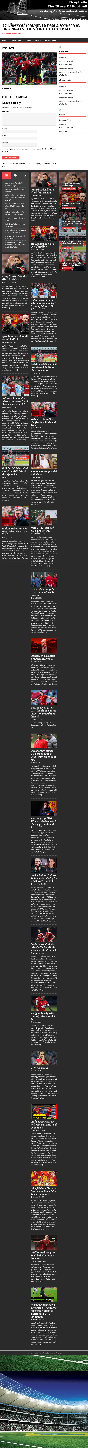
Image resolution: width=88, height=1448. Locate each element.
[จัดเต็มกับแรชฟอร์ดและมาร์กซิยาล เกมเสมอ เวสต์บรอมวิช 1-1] (44, 1118)
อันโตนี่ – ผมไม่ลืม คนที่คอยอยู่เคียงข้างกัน (42, 529)
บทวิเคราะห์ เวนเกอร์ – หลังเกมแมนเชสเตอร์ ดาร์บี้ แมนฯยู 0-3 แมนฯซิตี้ (15, 197)
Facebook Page (50, 40)
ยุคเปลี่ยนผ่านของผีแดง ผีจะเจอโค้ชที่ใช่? (15, 338)
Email (4, 135)
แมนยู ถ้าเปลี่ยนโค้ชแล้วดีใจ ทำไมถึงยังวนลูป (14, 278)
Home (4, 40)
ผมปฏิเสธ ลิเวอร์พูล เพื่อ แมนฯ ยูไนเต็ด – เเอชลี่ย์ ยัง (43, 1016)
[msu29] (29, 84)
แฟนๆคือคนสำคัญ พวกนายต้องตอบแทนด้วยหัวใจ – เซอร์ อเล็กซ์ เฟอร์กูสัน (43, 755)
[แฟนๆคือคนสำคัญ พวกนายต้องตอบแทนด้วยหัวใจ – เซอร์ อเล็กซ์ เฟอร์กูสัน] (44, 747)
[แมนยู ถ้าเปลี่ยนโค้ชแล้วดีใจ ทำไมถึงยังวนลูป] (15, 273)
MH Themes (58, 1353)
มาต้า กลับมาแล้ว (39, 1068)
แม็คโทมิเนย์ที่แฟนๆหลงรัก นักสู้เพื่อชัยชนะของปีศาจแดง (43, 1255)
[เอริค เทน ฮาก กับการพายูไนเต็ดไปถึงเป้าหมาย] (44, 652)
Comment (6, 111)
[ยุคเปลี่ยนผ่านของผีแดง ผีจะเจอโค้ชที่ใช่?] (15, 332)
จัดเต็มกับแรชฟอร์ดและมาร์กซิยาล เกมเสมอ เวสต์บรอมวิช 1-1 (44, 1124)
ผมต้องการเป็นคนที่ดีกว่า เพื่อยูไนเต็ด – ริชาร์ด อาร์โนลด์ (15, 531)
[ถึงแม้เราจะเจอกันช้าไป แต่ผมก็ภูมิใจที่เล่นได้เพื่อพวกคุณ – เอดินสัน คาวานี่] (44, 941)
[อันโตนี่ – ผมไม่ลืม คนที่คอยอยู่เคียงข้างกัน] (44, 524)
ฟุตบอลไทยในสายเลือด (67, 65)
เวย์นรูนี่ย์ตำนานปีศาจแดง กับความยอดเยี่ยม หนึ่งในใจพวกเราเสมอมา (44, 1191)
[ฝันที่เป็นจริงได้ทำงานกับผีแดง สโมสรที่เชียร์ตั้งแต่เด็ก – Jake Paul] (15, 464)
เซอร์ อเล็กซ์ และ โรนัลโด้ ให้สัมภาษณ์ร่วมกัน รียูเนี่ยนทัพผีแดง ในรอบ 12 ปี (44, 878)
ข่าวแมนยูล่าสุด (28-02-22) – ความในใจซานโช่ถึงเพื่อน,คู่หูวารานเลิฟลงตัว (44, 821)
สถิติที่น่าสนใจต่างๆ (66, 69)
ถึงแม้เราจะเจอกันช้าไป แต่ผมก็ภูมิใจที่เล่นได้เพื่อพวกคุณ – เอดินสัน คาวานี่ (44, 947)
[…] (9, 308)
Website (5, 142)
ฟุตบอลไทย (28, 40)
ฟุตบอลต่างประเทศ (15, 40)
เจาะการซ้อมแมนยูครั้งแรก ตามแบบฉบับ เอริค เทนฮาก (42, 592)
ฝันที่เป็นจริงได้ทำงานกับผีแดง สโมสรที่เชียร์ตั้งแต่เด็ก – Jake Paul (14, 206)
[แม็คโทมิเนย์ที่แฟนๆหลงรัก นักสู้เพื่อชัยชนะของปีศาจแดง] (44, 1249)
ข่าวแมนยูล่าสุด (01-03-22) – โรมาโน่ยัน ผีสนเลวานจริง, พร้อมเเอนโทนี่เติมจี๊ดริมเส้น (15, 244)
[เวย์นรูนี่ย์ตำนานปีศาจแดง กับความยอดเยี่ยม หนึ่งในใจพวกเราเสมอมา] (44, 1184)
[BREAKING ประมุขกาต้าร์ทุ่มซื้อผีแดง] (44, 468)
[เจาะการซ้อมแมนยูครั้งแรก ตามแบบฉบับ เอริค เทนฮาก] (44, 585)
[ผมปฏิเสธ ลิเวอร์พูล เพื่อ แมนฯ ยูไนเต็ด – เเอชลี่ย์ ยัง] (44, 1010)
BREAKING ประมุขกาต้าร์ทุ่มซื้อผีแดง (44, 473)
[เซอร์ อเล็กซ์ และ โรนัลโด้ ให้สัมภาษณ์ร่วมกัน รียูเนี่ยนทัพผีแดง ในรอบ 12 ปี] (44, 871)
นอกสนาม (38, 40)
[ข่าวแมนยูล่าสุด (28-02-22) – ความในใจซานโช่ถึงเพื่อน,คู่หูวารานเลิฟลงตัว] (44, 814)
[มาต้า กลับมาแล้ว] (44, 1064)
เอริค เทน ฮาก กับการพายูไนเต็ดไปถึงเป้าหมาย (43, 657)
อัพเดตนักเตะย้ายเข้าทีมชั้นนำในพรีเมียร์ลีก (70, 73)
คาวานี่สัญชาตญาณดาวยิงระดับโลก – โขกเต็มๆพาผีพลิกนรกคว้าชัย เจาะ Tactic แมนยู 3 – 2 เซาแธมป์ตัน (44, 1310)
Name (4, 129)
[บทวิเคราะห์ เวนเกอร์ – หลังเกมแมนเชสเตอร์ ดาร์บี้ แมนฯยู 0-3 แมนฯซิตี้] (15, 394)
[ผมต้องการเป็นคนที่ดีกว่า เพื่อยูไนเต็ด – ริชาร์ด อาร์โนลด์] (15, 525)
